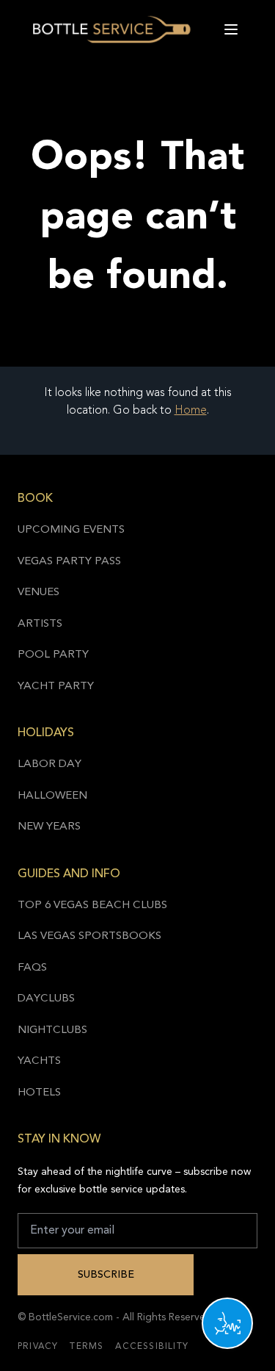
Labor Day (49, 764)
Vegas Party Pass (69, 561)
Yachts (39, 1061)
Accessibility (151, 1346)
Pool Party (53, 655)
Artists (40, 624)
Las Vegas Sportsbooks (89, 936)
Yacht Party (56, 686)
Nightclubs (52, 1030)
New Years (49, 826)
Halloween (52, 796)
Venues (38, 592)
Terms (86, 1346)
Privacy (38, 1346)
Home (191, 411)
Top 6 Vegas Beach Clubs (92, 905)
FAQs (32, 968)
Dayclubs (46, 998)
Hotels (39, 1092)
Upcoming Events (71, 530)
